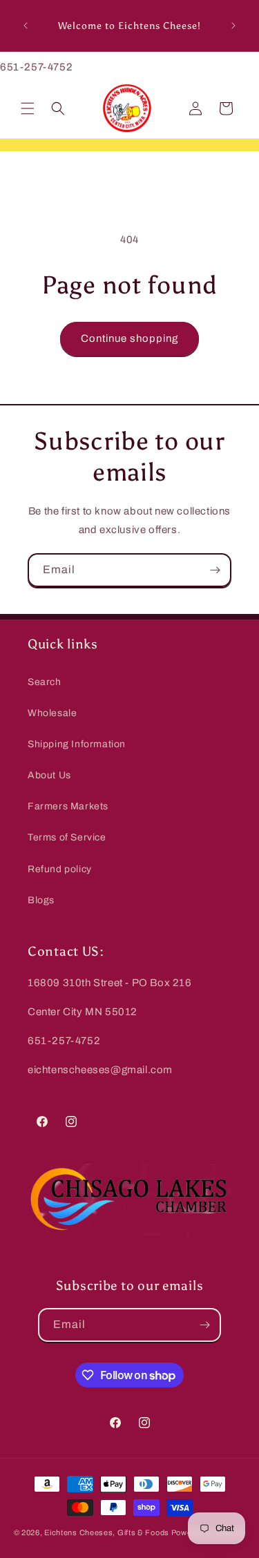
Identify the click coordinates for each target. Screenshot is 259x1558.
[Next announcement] (233, 25)
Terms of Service (67, 837)
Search (44, 682)
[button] (27, 108)
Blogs (41, 900)
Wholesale (52, 713)
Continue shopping (129, 338)
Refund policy (60, 869)
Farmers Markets (68, 806)
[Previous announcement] (25, 25)
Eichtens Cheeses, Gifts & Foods (106, 1532)
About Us (49, 775)
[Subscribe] (215, 570)
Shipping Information (77, 744)
